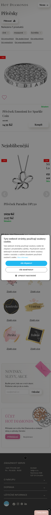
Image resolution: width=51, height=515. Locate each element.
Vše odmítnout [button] (26, 270)
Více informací (22, 257)
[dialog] (25, 257)
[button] (25, 275)
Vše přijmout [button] (26, 263)
